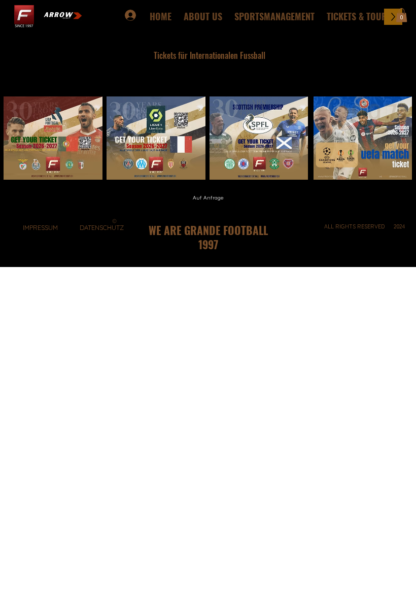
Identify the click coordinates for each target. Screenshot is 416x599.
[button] (401, 15)
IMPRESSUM (40, 227)
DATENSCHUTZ (102, 227)
